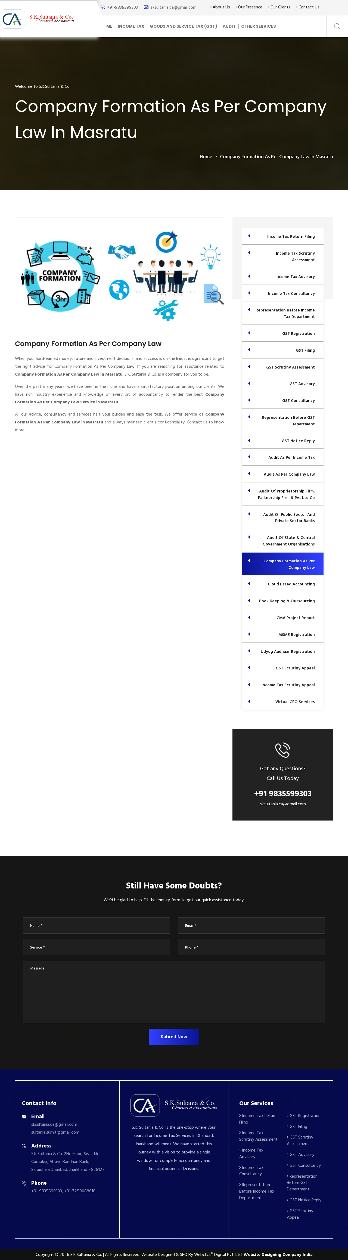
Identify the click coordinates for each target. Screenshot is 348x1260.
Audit (229, 26)
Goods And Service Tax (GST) (183, 26)
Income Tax (131, 26)
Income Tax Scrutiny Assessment (258, 1136)
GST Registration (304, 1115)
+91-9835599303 (122, 7)
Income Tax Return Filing (257, 1119)
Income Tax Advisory (251, 1153)
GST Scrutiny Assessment (300, 1140)
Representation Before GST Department (302, 1183)
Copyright (45, 1254)
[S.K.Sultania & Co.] (37, 18)
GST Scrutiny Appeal (300, 1214)
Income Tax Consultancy (251, 1171)
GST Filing (297, 1126)
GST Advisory (301, 1154)
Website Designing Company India (278, 1254)
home (206, 157)
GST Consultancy (304, 1165)
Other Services (258, 26)
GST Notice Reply (304, 1199)
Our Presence (249, 7)
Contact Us (308, 7)
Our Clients (279, 7)
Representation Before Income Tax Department (256, 1191)
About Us (221, 7)
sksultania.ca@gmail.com (174, 7)
